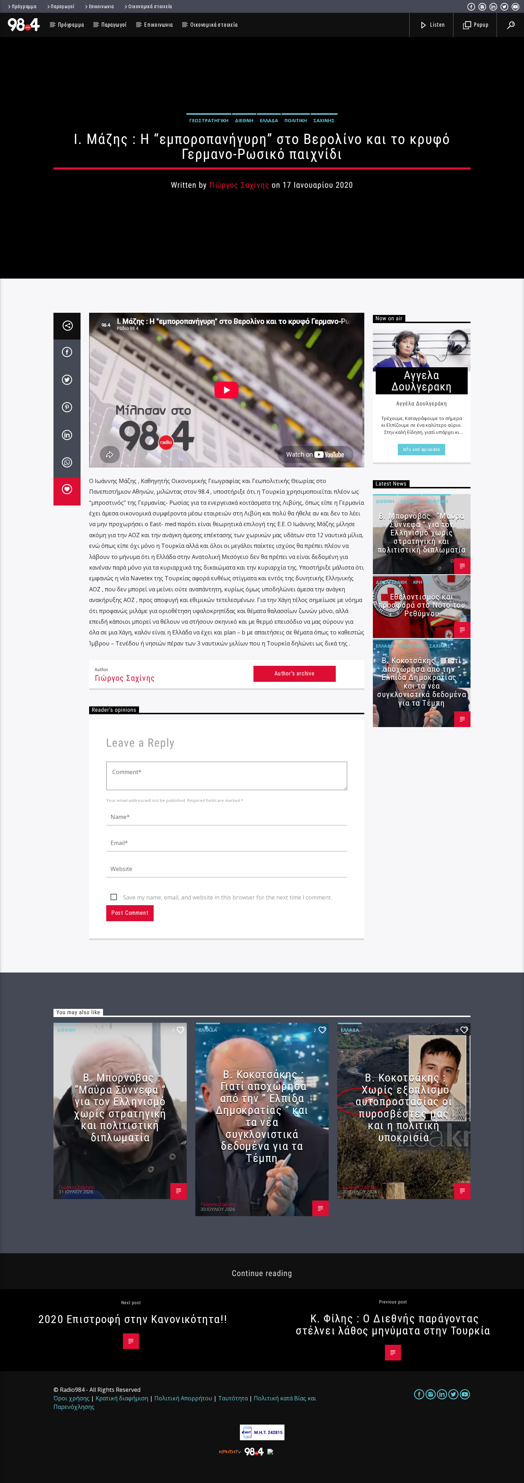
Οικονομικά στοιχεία (150, 6)
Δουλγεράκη (391, 582)
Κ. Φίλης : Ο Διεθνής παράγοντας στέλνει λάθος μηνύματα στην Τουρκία (393, 1324)
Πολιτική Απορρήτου (183, 1398)
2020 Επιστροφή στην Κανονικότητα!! (132, 1319)
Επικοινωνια (101, 6)
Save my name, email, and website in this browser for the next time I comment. (227, 897)
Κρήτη (421, 582)
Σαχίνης (324, 120)
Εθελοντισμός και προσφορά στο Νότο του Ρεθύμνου (422, 605)
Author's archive (294, 673)
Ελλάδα (269, 120)
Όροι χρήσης (71, 1398)
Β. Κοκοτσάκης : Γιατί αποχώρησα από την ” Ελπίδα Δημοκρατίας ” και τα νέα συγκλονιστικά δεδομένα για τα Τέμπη (421, 682)
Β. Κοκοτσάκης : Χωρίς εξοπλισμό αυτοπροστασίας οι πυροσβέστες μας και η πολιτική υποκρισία (403, 1107)
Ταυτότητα (233, 1398)
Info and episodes (421, 449)
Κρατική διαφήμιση (122, 1398)
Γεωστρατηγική (208, 120)
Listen (437, 24)
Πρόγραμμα (24, 6)
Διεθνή (244, 120)
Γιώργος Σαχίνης (239, 185)
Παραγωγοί (62, 6)
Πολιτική (295, 120)
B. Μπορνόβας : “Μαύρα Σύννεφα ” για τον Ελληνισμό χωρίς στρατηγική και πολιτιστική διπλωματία (421, 533)
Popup (480, 24)
